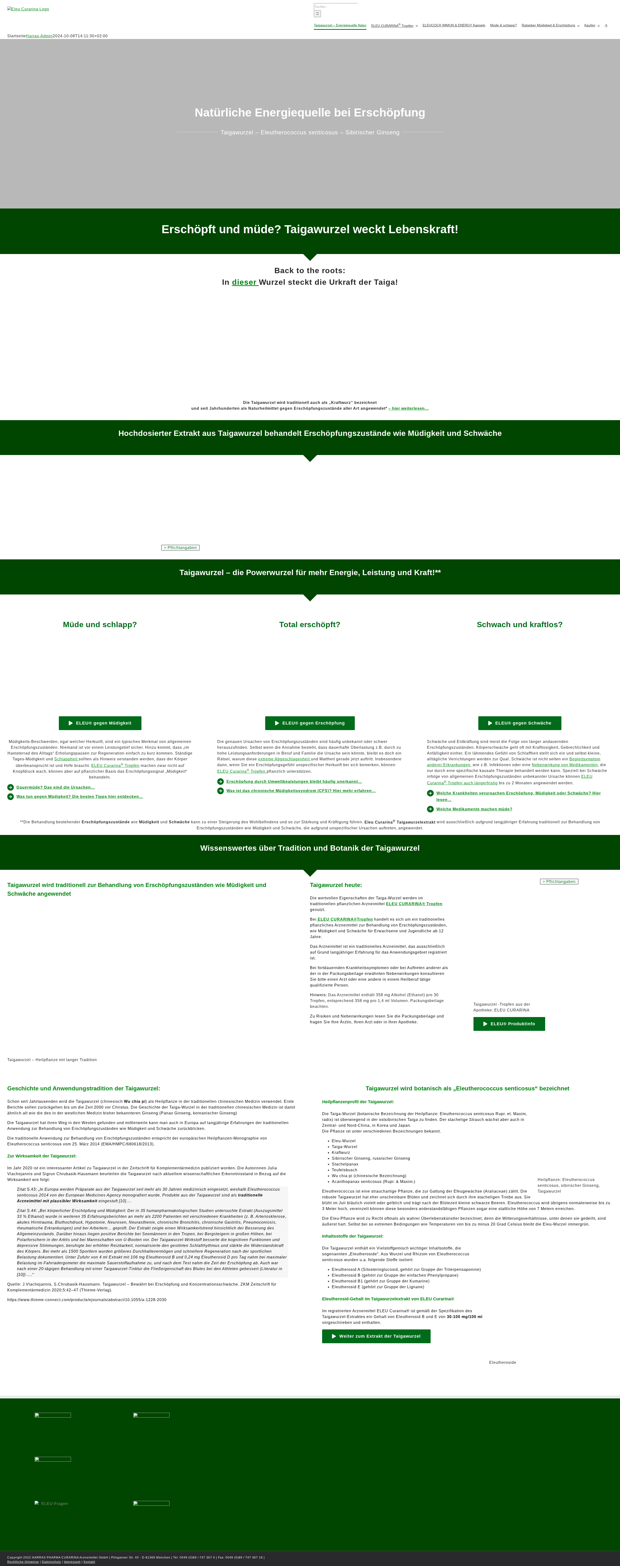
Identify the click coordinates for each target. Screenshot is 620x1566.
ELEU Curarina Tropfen (115, 766)
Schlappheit (66, 759)
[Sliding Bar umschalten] (606, 25)
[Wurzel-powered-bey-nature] (310, 294)
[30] (310, 641)
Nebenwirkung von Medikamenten (565, 765)
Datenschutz (51, 1562)
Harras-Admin (39, 36)
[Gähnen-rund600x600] (100, 641)
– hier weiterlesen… (408, 408)
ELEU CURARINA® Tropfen (414, 904)
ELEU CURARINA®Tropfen (345, 919)
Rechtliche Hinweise (23, 1562)
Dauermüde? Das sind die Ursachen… (55, 787)
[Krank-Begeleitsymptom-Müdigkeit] (520, 641)
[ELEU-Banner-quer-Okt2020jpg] (310, 470)
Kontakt (89, 1562)
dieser (245, 282)
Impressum (72, 1562)
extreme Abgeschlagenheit (284, 759)
